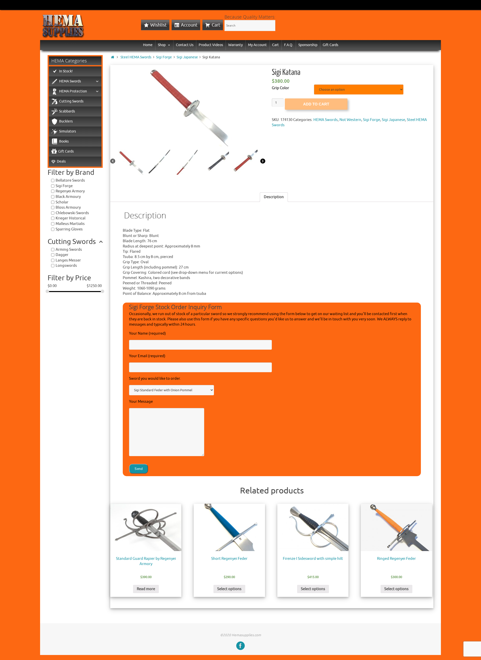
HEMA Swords (325, 119)
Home (148, 45)
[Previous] (112, 161)
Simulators (67, 131)
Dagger (62, 254)
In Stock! (66, 71)
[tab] (274, 197)
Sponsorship (307, 45)
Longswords (66, 265)
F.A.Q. (288, 45)
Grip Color (280, 88)
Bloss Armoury (68, 207)
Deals (61, 161)
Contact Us (184, 45)
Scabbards (67, 111)
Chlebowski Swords (72, 213)
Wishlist (158, 25)
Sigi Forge (164, 57)
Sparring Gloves (69, 229)
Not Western (350, 119)
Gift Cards (330, 45)
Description (274, 197)
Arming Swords (69, 249)
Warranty (235, 45)
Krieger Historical (70, 218)
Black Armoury (68, 196)
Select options (229, 589)
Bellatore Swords (70, 180)
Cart (216, 25)
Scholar (62, 202)
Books (64, 141)
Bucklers (66, 121)
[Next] (262, 161)
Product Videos (211, 45)
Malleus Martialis (70, 223)
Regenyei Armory (70, 191)
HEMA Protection (73, 91)
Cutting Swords (71, 101)
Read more (146, 589)
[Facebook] (240, 645)
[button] (168, 45)
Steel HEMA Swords (136, 57)
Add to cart (316, 104)
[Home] (112, 57)
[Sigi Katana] (187, 105)
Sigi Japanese (187, 57)
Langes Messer (68, 260)
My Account (257, 45)
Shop (162, 45)
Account (189, 25)
